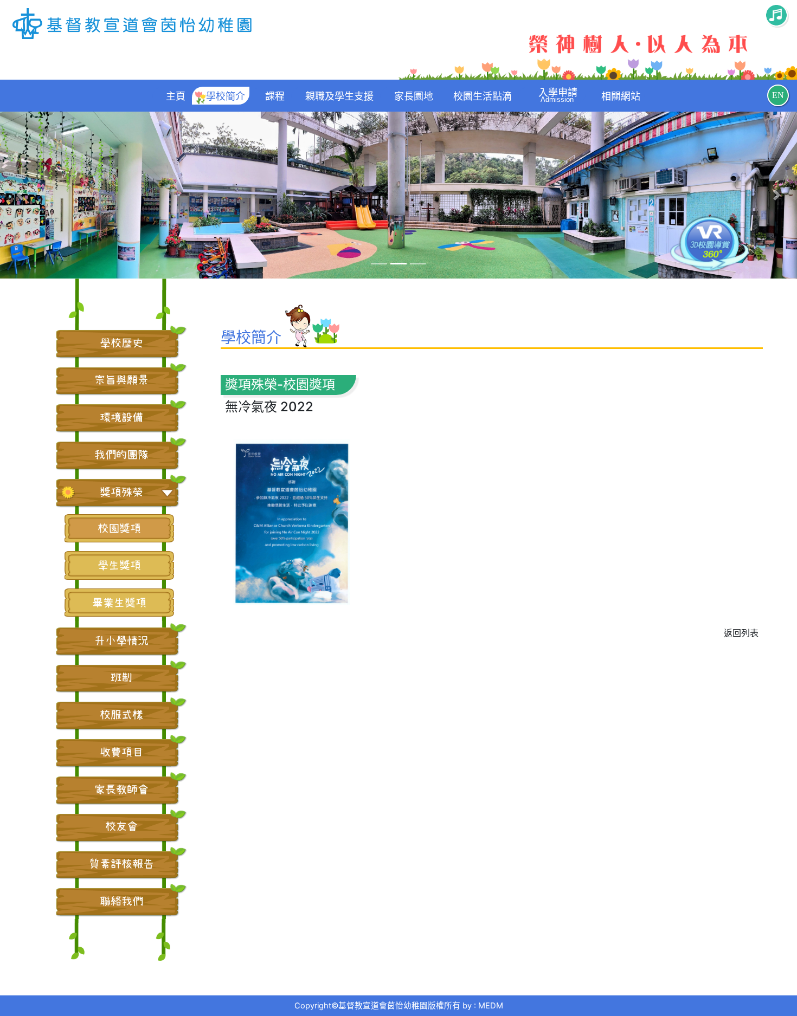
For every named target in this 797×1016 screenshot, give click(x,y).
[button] (20, 195)
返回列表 (741, 632)
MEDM (490, 1006)
